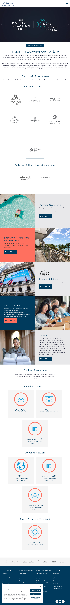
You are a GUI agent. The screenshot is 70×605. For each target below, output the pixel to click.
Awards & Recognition (7, 577)
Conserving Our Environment (60, 580)
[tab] (31, 43)
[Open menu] (67, 4)
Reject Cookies (36, 593)
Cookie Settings (6, 582)
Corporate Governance (24, 577)
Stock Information (23, 580)
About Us (4, 573)
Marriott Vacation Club (41, 573)
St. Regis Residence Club (42, 582)
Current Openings (57, 588)
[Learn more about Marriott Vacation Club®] (15, 99)
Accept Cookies (36, 590)
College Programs (57, 586)
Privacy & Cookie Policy (7, 580)
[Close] (40, 586)
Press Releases (22, 573)
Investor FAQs (22, 582)
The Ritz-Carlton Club (41, 580)
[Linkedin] (57, 601)
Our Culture (56, 573)
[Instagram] (63, 601)
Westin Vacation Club (41, 577)
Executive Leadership (7, 575)
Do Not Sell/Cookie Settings (35, 598)
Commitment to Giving (58, 579)
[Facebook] (60, 601)
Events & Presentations (24, 575)
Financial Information (24, 579)
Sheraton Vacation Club (41, 575)
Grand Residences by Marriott (43, 579)
